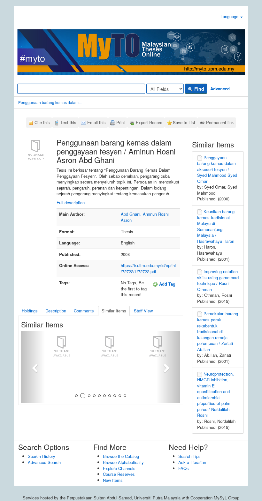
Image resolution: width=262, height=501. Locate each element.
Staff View (143, 311)
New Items (113, 480)
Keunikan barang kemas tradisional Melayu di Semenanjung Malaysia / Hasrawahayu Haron (216, 226)
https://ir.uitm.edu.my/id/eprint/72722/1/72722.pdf (148, 268)
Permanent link (220, 122)
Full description (71, 202)
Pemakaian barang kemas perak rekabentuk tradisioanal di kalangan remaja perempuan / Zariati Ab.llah (217, 331)
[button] (33, 367)
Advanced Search (44, 462)
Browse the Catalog (121, 456)
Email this (96, 122)
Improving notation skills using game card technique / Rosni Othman (218, 280)
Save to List (184, 122)
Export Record (149, 122)
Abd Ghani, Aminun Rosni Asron (145, 217)
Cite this (42, 122)
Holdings (30, 311)
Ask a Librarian (192, 462)
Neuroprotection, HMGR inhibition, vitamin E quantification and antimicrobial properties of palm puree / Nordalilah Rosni (215, 394)
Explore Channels (119, 468)
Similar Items (114, 311)
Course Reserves (119, 474)
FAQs (183, 468)
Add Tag (166, 284)
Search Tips (189, 456)
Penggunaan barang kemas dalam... (49, 102)
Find (198, 89)
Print (120, 122)
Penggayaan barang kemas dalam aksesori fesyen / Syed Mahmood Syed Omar (217, 169)
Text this (68, 122)
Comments (84, 311)
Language (230, 16)
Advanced (220, 89)
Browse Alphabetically (123, 462)
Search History (41, 456)
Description (55, 311)
